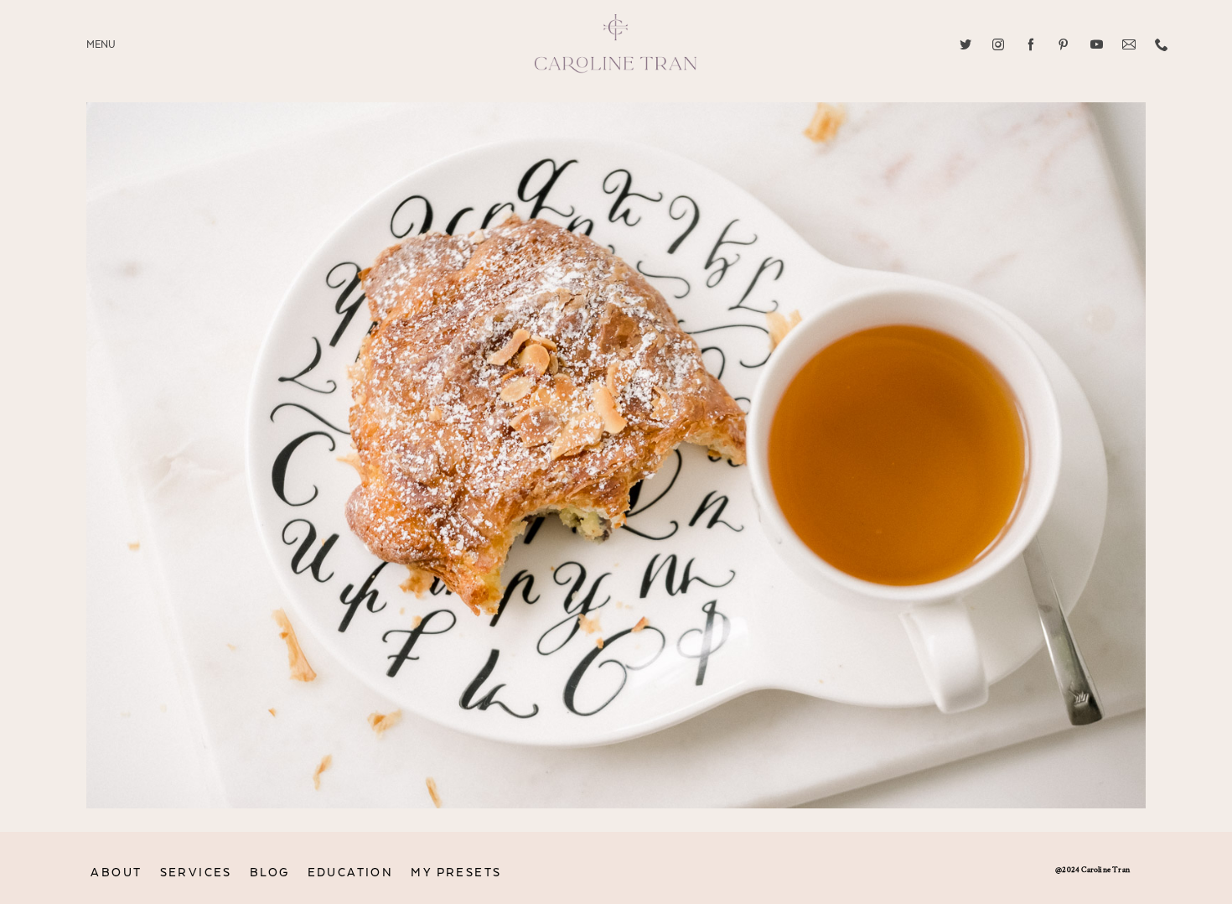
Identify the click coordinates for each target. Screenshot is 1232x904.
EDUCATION (351, 873)
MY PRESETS (456, 873)
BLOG (270, 873)
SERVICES (196, 873)
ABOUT (116, 873)
